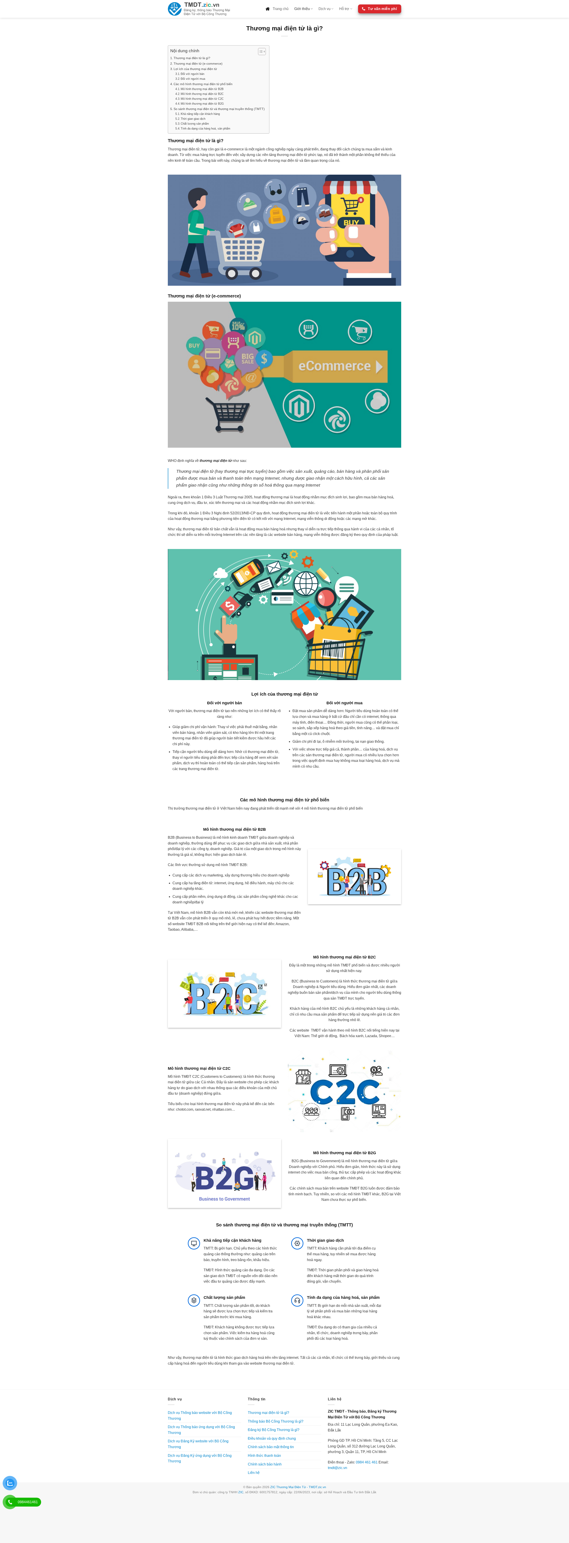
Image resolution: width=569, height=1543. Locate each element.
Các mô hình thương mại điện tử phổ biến (203, 84)
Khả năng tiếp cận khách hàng (200, 114)
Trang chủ (280, 9)
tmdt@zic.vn (337, 1468)
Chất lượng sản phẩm (195, 123)
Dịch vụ (325, 9)
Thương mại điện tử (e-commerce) (198, 63)
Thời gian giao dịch (193, 118)
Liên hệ (254, 1473)
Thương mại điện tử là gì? (192, 58)
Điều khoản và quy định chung (272, 1438)
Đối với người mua (193, 78)
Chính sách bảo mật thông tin (271, 1447)
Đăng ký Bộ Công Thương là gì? (273, 1430)
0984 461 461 (367, 1462)
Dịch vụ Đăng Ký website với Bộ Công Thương (198, 1444)
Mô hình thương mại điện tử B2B (202, 89)
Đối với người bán (192, 74)
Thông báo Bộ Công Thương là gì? (275, 1421)
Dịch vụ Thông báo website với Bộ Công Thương (200, 1415)
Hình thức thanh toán (264, 1455)
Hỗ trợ (344, 9)
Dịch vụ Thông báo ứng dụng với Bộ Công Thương (201, 1430)
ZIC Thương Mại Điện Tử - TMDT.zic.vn (298, 1487)
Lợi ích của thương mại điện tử (195, 69)
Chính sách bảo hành (265, 1464)
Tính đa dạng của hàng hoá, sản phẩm (205, 128)
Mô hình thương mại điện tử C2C (202, 98)
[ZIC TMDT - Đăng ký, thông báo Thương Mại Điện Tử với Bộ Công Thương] (199, 9)
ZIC (240, 1492)
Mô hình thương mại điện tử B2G (202, 103)
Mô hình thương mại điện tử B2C (202, 94)
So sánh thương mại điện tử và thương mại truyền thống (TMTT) (219, 109)
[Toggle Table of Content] (260, 51)
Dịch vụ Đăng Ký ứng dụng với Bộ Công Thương (200, 1458)
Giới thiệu (302, 9)
